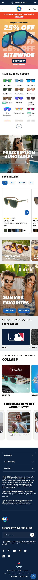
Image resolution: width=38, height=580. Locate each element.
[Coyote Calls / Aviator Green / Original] (16, 202)
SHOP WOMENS (23, 310)
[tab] (4, 183)
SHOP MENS (9, 310)
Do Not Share (14, 576)
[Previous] (3, 2)
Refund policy (7, 574)
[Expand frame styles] (19, 126)
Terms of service (23, 574)
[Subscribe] (32, 535)
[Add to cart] (27, 212)
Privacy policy (15, 574)
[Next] (35, 2)
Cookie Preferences (22, 576)
